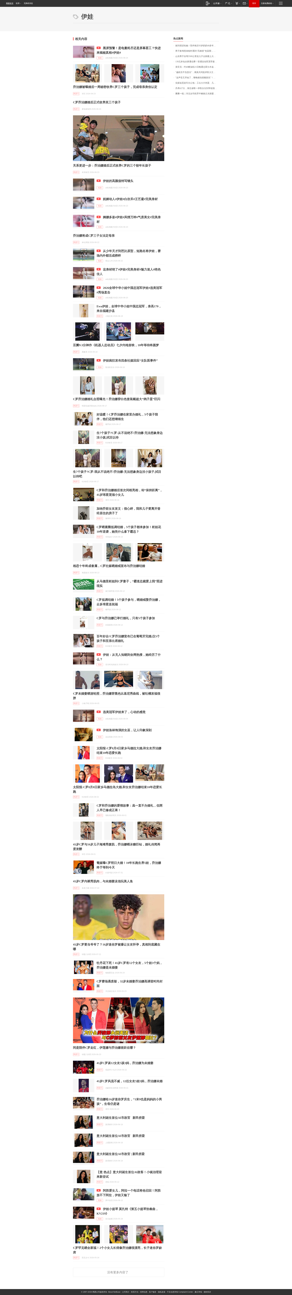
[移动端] (208, 3)
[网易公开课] (217, 3)
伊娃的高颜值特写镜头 (118, 181)
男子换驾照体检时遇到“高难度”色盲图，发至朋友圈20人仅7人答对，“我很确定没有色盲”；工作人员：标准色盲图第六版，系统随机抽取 (197, 51)
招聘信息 (143, 1292)
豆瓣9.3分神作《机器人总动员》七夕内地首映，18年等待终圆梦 (116, 345)
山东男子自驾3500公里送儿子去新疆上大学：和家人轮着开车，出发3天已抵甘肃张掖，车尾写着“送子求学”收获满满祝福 (197, 56)
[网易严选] (228, 3)
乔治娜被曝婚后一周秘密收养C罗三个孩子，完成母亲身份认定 (115, 87)
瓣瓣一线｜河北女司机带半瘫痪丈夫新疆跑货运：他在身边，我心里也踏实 (197, 93)
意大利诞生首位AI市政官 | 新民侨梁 (121, 1154)
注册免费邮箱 (266, 3)
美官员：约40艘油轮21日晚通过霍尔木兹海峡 (196, 67)
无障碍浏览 (28, 3)
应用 (17, 3)
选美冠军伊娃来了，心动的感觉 (124, 712)
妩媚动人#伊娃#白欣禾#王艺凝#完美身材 (130, 199)
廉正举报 (198, 1292)
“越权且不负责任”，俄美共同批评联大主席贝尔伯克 (197, 72)
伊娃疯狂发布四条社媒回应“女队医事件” (130, 360)
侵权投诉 (207, 1292)
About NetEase (114, 1292)
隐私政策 (161, 1292)
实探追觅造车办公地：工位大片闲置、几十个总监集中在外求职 (197, 83)
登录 (254, 3)
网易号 (76, 94)
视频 (100, 58)
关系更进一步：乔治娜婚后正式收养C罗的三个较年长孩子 (112, 165)
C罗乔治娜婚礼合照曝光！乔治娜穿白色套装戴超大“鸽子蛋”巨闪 (116, 399)
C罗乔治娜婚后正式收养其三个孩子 (97, 102)
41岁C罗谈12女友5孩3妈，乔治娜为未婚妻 (125, 1063)
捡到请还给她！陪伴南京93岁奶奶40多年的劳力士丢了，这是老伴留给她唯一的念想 (197, 45)
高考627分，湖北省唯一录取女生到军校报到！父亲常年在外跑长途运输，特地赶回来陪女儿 (197, 88)
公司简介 (125, 1292)
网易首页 (9, 3)
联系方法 (134, 1292)
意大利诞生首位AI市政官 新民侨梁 (121, 1117)
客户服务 (152, 1292)
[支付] (237, 3)
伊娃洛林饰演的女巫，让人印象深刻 (127, 730)
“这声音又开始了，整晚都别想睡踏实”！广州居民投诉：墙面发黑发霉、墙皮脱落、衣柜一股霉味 (197, 77)
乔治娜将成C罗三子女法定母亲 (94, 235)
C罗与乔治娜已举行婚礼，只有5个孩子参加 (126, 618)
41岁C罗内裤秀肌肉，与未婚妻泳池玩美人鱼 (103, 881)
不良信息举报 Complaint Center (180, 1292)
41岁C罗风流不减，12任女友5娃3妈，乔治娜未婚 (130, 1081)
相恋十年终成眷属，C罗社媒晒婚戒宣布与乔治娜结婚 (109, 566)
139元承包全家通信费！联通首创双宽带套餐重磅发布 (197, 61)
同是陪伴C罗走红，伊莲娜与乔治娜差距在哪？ (104, 1047)
